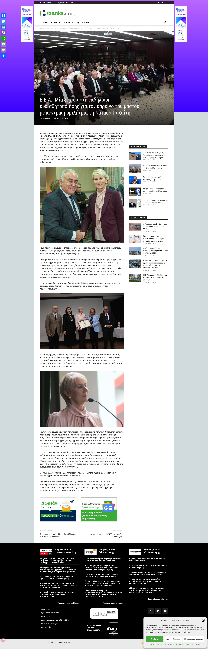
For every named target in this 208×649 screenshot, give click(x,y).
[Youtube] (166, 2)
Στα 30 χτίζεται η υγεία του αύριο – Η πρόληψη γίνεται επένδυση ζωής (56, 577)
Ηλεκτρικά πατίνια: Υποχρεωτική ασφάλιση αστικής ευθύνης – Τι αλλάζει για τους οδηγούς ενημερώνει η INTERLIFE (58, 569)
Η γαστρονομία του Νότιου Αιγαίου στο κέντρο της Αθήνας (147, 559)
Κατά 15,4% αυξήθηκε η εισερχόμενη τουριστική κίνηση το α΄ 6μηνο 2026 (155, 250)
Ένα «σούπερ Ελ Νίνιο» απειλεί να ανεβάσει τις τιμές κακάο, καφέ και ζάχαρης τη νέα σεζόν (145, 581)
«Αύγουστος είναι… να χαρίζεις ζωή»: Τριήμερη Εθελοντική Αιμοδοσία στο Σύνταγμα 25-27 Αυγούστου (57, 560)
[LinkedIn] (3, 27)
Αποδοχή (154, 639)
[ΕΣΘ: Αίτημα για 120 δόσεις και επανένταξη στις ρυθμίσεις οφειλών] (135, 278)
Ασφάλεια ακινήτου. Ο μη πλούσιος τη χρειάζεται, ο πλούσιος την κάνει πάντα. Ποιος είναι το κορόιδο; (58, 585)
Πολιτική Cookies (155, 644)
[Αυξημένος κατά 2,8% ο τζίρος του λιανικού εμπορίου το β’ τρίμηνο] (135, 227)
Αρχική (42, 28)
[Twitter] (3, 21)
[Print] (3, 50)
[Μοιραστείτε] (3, 56)
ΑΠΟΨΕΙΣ (68, 22)
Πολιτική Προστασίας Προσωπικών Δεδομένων (182, 644)
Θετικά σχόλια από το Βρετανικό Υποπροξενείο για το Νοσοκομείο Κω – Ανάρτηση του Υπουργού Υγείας (101, 567)
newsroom (46, 118)
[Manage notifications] (3, 640)
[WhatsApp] (3, 38)
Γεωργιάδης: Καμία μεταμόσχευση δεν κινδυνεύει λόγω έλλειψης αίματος (101, 575)
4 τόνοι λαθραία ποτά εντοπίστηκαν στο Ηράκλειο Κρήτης (148, 566)
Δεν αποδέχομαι (173, 639)
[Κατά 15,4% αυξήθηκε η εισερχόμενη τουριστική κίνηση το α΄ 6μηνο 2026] (135, 251)
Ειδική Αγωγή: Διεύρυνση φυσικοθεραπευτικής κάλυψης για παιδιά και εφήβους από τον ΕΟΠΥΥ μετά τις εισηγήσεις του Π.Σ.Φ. (103, 593)
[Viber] (3, 33)
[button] (203, 620)
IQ (78, 22)
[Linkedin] (162, 2)
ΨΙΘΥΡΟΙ (85, 22)
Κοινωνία (50, 28)
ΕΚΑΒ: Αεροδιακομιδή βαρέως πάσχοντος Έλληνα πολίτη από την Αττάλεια (102, 559)
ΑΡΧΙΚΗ (44, 22)
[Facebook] (158, 2)
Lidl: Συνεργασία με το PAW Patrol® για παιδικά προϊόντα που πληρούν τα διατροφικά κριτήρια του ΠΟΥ (146, 590)
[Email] (3, 44)
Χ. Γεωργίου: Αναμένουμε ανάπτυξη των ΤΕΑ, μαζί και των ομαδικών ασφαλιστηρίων (58, 594)
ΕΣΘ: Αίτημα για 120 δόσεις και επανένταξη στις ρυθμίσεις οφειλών (155, 277)
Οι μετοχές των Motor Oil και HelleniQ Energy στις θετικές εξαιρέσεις (58, 535)
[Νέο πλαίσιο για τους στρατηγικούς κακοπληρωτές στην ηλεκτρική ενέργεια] (135, 239)
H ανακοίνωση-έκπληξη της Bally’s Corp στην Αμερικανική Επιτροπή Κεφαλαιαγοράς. (154, 155)
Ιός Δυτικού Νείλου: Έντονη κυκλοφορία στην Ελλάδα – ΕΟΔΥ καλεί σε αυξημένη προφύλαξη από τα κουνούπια (102, 583)
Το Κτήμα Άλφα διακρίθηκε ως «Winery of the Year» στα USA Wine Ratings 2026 (147, 573)
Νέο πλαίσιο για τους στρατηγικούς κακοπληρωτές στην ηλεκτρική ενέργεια (154, 238)
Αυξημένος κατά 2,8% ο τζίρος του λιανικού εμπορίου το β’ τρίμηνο (155, 226)
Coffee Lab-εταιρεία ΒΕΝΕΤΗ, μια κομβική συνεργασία (106, 535)
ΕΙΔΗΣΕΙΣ (54, 22)
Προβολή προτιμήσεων (193, 639)
